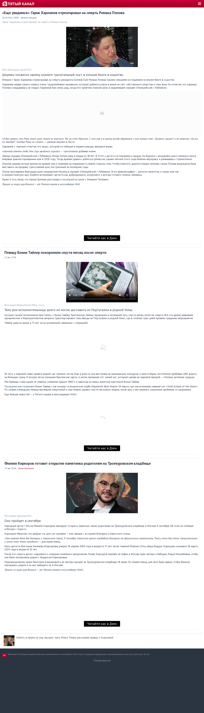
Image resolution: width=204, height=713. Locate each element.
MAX (77, 184)
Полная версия (102, 660)
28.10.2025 (7, 17)
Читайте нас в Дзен (102, 238)
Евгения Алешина (29, 17)
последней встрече (73, 179)
